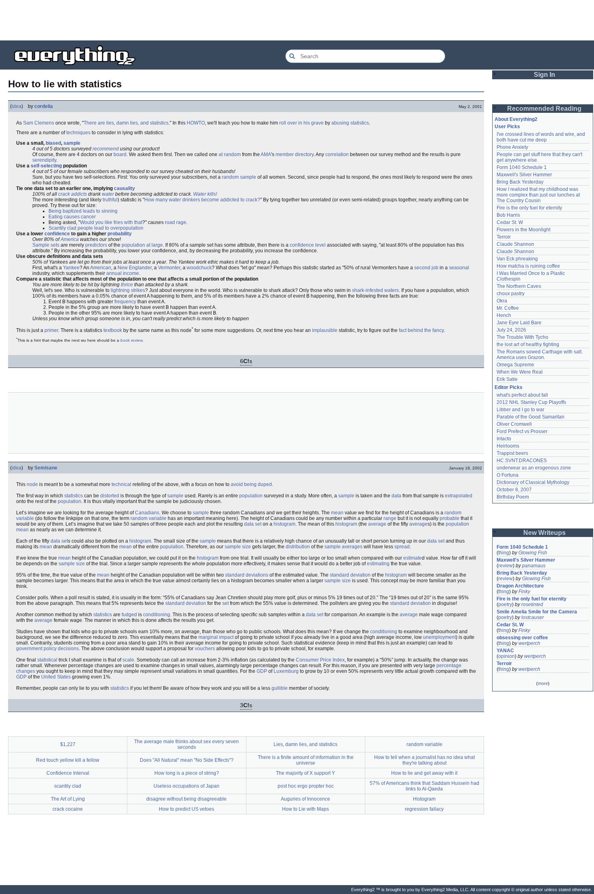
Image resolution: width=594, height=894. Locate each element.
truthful (110, 200)
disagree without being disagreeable (186, 799)
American (100, 268)
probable (449, 518)
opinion (506, 656)
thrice (127, 284)
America (70, 239)
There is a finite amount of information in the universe (306, 760)
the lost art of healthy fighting (528, 344)
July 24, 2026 (511, 330)
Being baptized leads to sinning (83, 211)
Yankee (71, 268)
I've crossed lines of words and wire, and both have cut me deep (541, 137)
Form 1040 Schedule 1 (522, 167)
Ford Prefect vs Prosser (522, 431)
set (225, 603)
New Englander (135, 268)
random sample (239, 177)
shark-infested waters (375, 290)
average (377, 524)
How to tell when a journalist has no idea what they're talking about (424, 760)
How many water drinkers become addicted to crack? (202, 200)
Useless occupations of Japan (186, 786)
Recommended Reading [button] (544, 108)
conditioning (156, 614)
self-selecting (46, 166)
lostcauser (532, 617)
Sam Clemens (38, 123)
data (396, 496)
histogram (284, 524)
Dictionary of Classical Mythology (533, 482)
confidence (57, 234)
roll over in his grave (301, 123)
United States (56, 677)
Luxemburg (286, 671)
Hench (504, 315)
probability (119, 234)
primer (51, 330)
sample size (238, 547)
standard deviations (246, 575)
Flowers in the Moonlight (523, 229)
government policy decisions (47, 648)
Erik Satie (507, 379)
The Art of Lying (68, 799)
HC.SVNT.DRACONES (522, 460)
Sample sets (45, 245)
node (32, 484)
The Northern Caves (519, 286)
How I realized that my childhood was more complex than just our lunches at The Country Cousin (539, 194)
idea (16, 106)
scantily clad (67, 786)
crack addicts (72, 194)
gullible (280, 688)
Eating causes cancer (72, 217)
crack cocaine (68, 809)
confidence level (308, 245)
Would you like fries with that (111, 222)
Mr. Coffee (508, 308)
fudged (129, 614)
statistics (359, 123)
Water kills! (205, 194)
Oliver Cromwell (514, 424)
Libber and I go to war (520, 409)
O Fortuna (507, 475)
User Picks (507, 126)
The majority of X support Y (305, 773)
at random (230, 154)
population (133, 245)
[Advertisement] (297, 20)
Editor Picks (508, 387)
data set (252, 524)
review (505, 566)
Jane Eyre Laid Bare (519, 322)
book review (131, 340)
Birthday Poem (513, 497)
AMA (266, 154)
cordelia (43, 106)
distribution (298, 547)
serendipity (44, 160)
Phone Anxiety (512, 147)
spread (402, 547)
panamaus (534, 566)
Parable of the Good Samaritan (531, 417)
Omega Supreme (515, 365)
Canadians (147, 513)
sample (71, 143)
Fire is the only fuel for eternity (529, 208)
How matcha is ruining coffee (528, 266)
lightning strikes (128, 290)
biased (53, 143)
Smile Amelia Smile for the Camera (537, 612)
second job (426, 268)
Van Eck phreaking (517, 259)
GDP (262, 671)
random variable (148, 518)
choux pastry (510, 293)
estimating (378, 563)
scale (128, 660)
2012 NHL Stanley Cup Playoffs (531, 402)
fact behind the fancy (421, 330)
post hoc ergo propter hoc (306, 786)
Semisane (45, 468)
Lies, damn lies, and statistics (305, 744)
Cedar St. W (510, 222)
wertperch (529, 643)
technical (121, 484)
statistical (47, 660)
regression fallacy (424, 809)
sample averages (343, 547)
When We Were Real (520, 372)
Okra (502, 301)
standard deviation (350, 575)
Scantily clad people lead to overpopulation (95, 228)
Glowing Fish (532, 553)
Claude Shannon (515, 244)
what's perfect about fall (522, 395)
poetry (505, 604)
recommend (106, 149)
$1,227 (68, 744)
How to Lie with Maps (305, 809)
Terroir (504, 237)
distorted (109, 496)
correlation (337, 154)
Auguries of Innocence (305, 799)
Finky (524, 591)
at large (154, 245)
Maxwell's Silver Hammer (524, 175)
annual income (122, 273)
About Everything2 (516, 119)
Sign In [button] (544, 74)
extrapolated (458, 496)
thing (503, 553)
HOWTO (196, 123)
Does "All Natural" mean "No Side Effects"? (187, 760)
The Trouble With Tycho (522, 337)
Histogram (424, 799)
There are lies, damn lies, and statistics (126, 123)
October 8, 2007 (514, 489)
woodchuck (199, 268)
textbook (112, 330)
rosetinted (532, 604)
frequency (125, 301)
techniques (78, 132)
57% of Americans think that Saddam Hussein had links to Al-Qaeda (424, 786)
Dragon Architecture (520, 586)
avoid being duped (251, 484)
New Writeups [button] (544, 532)
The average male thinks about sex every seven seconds (186, 744)
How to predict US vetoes (186, 809)
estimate (412, 558)
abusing (340, 123)
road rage (175, 222)
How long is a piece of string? (186, 773)
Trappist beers (512, 453)
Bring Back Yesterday (520, 182)
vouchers (205, 648)
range (389, 518)
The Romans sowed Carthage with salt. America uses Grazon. (540, 354)
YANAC (505, 650)
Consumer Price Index (320, 660)
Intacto (504, 439)
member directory (295, 154)
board (120, 154)
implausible (324, 330)
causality (124, 188)
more (543, 683)
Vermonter (169, 268)
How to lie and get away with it (424, 773)
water (108, 194)
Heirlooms (508, 446)
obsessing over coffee (522, 637)
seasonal (459, 268)
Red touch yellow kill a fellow (67, 760)
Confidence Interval (67, 773)
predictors (96, 245)
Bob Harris (508, 215)
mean (337, 513)
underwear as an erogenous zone (534, 468)
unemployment (439, 637)
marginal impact (216, 637)
